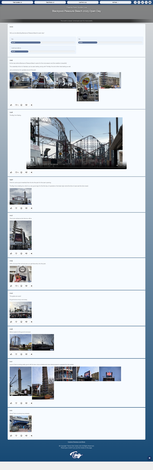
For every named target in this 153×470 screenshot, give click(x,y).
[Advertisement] (76, 465)
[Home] (149, 2)
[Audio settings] (150, 458)
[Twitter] (146, 2)
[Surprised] (22, 105)
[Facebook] (135, 2)
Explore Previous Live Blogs (76, 442)
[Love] (17, 208)
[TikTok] (142, 2)
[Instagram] (138, 2)
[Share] (31, 105)
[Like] (12, 105)
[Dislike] (27, 105)
